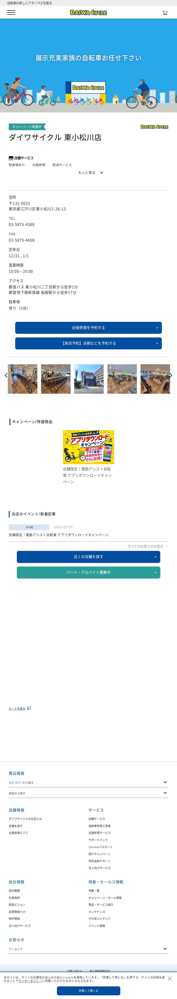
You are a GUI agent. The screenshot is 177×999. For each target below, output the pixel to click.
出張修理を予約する (88, 328)
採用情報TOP (17, 912)
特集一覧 (94, 890)
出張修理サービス (99, 833)
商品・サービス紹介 (100, 904)
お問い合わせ (74, 971)
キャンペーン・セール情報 (105, 898)
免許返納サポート (99, 861)
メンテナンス (96, 912)
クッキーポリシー (30, 981)
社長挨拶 (14, 898)
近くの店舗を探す (88, 557)
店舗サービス (96, 819)
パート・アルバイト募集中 (88, 572)
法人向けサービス (99, 868)
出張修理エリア (18, 833)
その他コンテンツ (99, 918)
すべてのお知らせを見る (145, 546)
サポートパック (98, 840)
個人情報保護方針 (100, 971)
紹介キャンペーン (99, 854)
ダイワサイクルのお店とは (25, 819)
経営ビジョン (17, 904)
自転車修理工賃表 (99, 826)
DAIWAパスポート (100, 847)
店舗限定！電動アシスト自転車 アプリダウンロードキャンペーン (59, 534)
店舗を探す (16, 826)
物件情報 (14, 918)
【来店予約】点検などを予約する (88, 343)
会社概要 (14, 890)
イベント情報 (96, 926)
